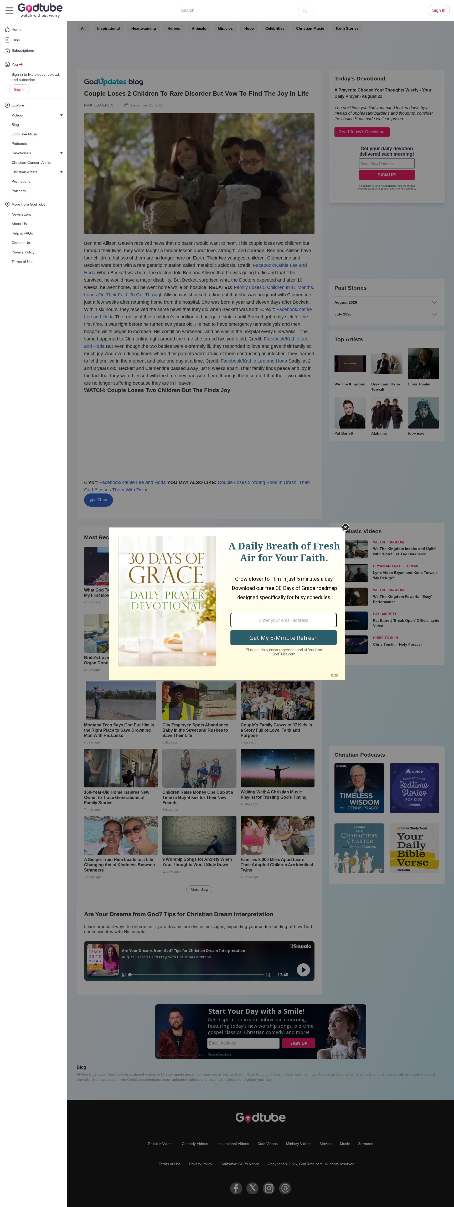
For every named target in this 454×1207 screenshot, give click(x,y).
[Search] (305, 10)
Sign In (19, 89)
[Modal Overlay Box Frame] (227, 603)
